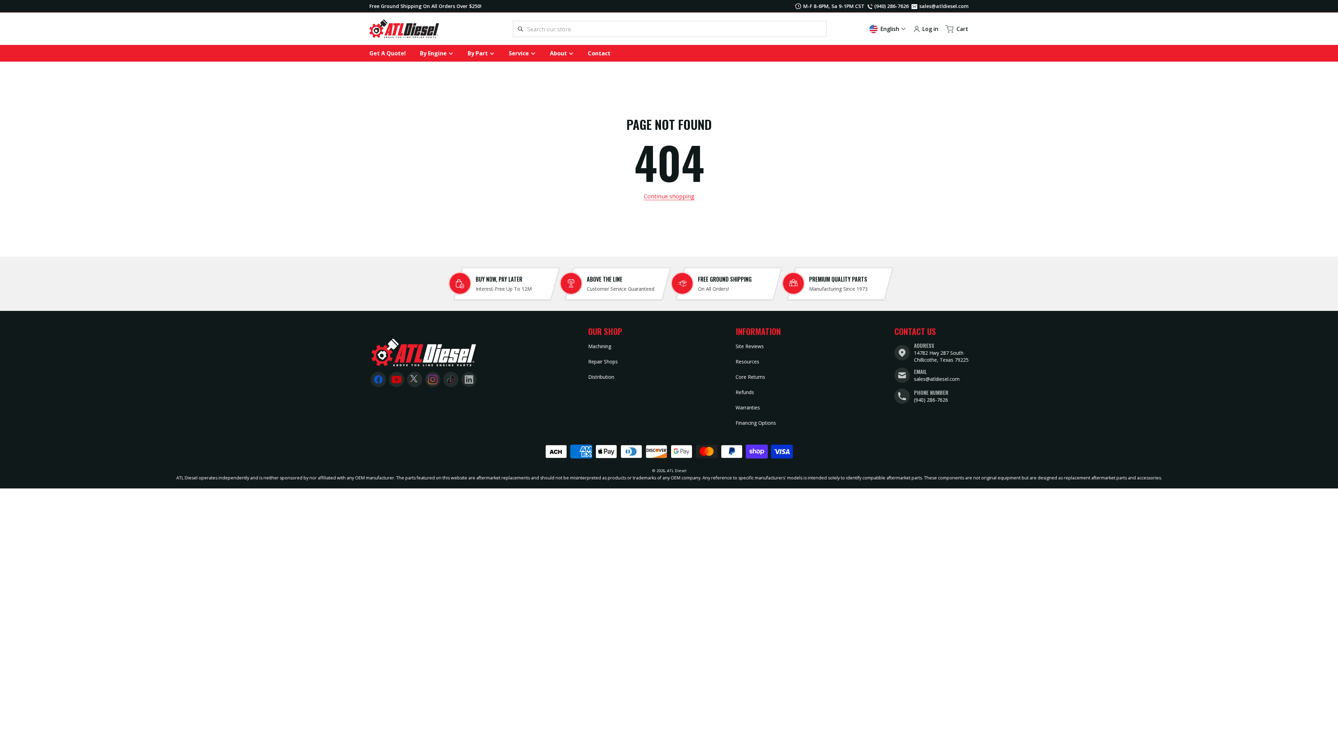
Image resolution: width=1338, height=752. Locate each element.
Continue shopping (669, 196)
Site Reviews (750, 346)
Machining (599, 346)
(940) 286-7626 (931, 400)
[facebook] (378, 379)
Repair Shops (603, 361)
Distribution (601, 377)
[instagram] (432, 379)
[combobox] (669, 29)
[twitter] (414, 379)
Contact (599, 53)
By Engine (433, 53)
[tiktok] (451, 379)
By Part (478, 53)
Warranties (748, 407)
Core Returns (750, 377)
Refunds (745, 392)
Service (519, 53)
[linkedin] (469, 379)
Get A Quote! (387, 53)
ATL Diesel (676, 470)
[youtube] (396, 379)
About (558, 53)
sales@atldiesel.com (942, 6)
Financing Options (756, 423)
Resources (747, 361)
